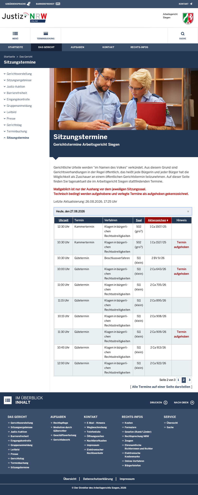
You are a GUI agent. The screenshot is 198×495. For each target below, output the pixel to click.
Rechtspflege (60, 422)
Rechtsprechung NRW (137, 436)
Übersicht (172, 422)
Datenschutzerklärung (98, 479)
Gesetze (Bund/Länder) (138, 431)
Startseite (15, 47)
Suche (182, 38)
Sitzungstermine (18, 137)
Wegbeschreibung (97, 427)
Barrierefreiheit (45, 4)
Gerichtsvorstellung (19, 74)
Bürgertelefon (133, 465)
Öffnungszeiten (95, 436)
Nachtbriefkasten (97, 440)
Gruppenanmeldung (19, 106)
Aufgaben (77, 47)
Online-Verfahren (134, 461)
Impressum (93, 445)
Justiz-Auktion (16, 86)
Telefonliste (94, 431)
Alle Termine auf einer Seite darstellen (161, 387)
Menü (15, 38)
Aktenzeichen (157, 220)
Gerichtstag (14, 125)
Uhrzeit (63, 220)
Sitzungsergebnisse (19, 80)
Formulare (130, 427)
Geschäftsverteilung (64, 435)
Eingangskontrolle (18, 99)
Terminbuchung (46, 38)
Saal (139, 220)
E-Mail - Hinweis (96, 422)
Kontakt (183, 4)
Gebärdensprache (15, 4)
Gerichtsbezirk (61, 439)
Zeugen (129, 440)
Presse (11, 118)
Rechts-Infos (139, 47)
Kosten (129, 422)
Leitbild (11, 112)
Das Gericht (46, 47)
